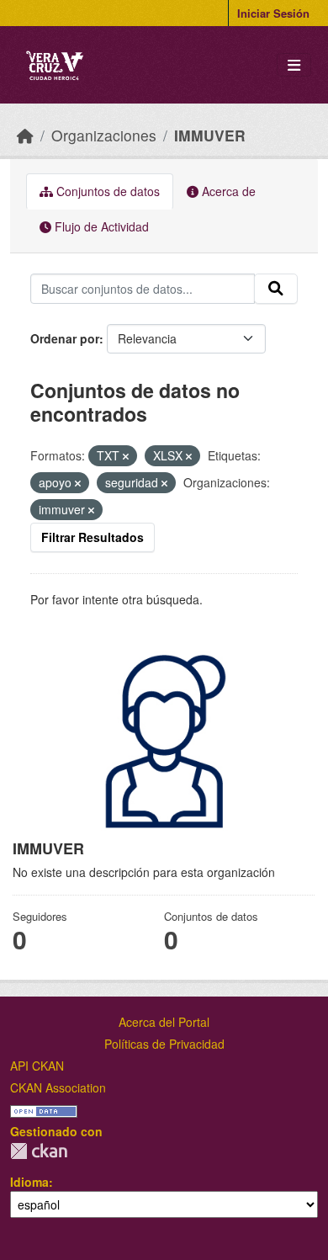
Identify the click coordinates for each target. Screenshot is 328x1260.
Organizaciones (103, 135)
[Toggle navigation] (294, 65)
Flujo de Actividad (100, 226)
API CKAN (37, 1065)
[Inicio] (25, 135)
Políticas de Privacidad (164, 1043)
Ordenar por (64, 338)
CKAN (38, 1151)
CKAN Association (58, 1087)
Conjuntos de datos (106, 191)
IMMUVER (210, 135)
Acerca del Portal (164, 1021)
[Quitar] (126, 456)
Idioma (29, 1181)
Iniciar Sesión (273, 13)
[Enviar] (276, 289)
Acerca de (227, 191)
